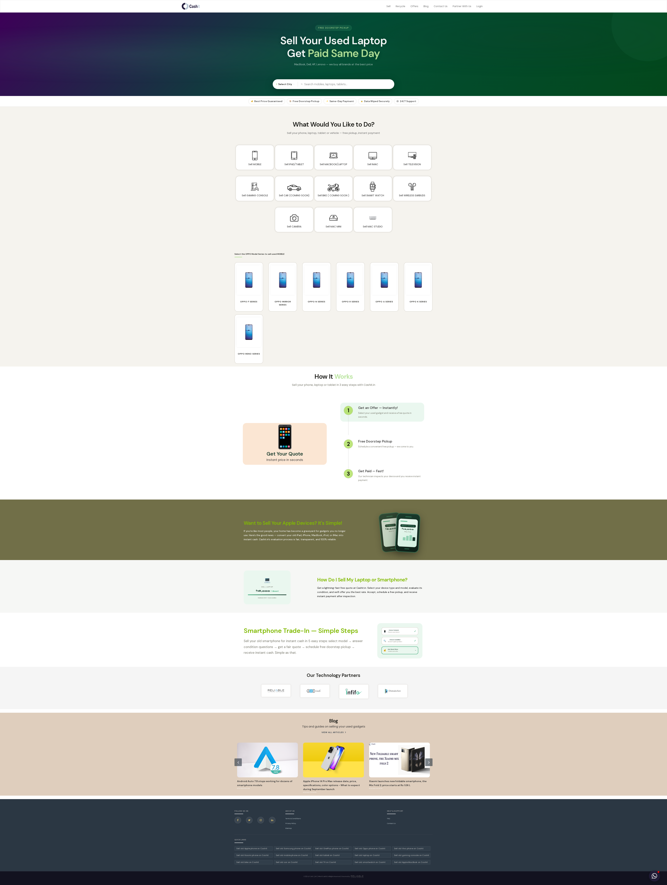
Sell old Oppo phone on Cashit (370, 848)
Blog (426, 6)
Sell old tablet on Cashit (327, 855)
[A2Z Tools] (315, 691)
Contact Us (440, 6)
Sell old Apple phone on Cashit (251, 848)
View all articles (333, 732)
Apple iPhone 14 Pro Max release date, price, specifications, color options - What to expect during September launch (265, 785)
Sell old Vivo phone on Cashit (408, 848)
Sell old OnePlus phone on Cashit (332, 848)
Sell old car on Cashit (287, 862)
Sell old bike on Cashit (247, 862)
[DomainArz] (392, 691)
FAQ (388, 819)
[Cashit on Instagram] (260, 820)
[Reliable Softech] (276, 690)
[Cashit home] (190, 6)
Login (479, 6)
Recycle (400, 6)
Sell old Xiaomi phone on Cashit (252, 855)
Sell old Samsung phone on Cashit (293, 848)
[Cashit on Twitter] (249, 820)
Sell (388, 6)
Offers (414, 6)
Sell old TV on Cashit (325, 862)
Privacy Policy (290, 823)
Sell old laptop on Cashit (367, 855)
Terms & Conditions (293, 819)
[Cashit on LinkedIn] (272, 820)
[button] (654, 876)
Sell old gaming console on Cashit (411, 855)
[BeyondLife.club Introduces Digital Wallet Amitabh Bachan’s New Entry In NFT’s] (399, 760)
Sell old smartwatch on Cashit (370, 862)
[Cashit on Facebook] (237, 820)
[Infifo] (354, 691)
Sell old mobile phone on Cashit (292, 855)
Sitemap (288, 828)
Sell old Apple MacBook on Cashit (411, 862)
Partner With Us (462, 6)
